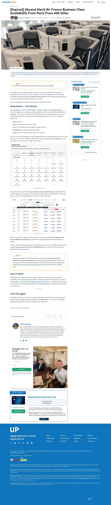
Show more (43, 419)
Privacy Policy (14, 451)
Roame (19, 112)
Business (70, 2)
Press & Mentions (68, 451)
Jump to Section (16, 68)
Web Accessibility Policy (45, 451)
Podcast (90, 435)
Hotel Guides (78, 435)
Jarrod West (27, 17)
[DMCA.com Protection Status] (14, 459)
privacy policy (23, 373)
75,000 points (47, 403)
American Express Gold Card (89, 139)
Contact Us (91, 441)
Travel (78, 2)
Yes (50, 316)
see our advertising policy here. (84, 478)
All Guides (22, 451)
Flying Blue (53, 110)
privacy (20, 372)
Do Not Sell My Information (17, 453)
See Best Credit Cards (91, 152)
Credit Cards (61, 2)
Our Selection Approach (94, 81)
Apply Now (19, 411)
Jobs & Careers (92, 438)
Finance (62, 435)
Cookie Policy (57, 451)
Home (11, 6)
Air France (32, 110)
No (61, 316)
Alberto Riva (26, 308)
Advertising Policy (30, 74)
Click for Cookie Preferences (82, 451)
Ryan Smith (59, 17)
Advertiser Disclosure (103, 2)
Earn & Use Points (88, 2)
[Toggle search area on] (98, 2)
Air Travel (63, 441)
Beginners (77, 438)
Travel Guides (64, 438)
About (76, 441)
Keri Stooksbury (67, 17)
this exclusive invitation (34, 265)
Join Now (21, 369)
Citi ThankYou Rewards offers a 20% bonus (35, 282)
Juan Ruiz (21, 17)
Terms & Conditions (32, 451)
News (53, 2)
